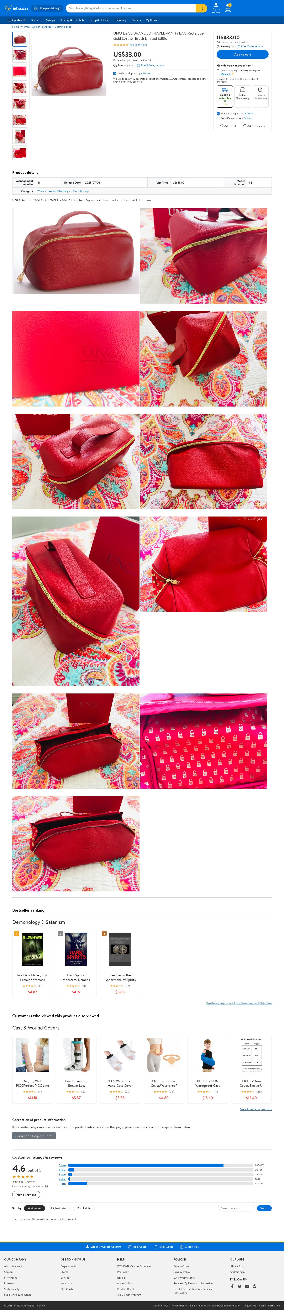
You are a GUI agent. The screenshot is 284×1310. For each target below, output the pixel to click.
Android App (237, 1272)
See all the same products (256, 1109)
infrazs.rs (146, 73)
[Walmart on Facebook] (232, 1286)
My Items (151, 20)
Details (248, 118)
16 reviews (141, 44)
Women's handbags (42, 26)
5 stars (62, 1165)
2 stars (62, 1179)
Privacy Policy (182, 1272)
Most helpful (84, 1208)
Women (25, 26)
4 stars (62, 1170)
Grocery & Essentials (72, 20)
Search (264, 1208)
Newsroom (10, 1277)
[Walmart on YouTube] (247, 1286)
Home (15, 26)
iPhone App (236, 1266)
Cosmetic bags (63, 26)
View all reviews (26, 1194)
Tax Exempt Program (129, 1294)
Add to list (230, 125)
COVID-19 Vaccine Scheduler (134, 1266)
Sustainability (12, 1289)
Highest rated (59, 1208)
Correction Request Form (34, 1135)
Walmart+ (66, 1283)
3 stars (62, 1174)
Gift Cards (67, 1289)
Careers (136, 20)
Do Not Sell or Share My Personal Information (215, 1305)
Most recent (34, 1208)
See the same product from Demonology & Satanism (239, 1003)
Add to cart (242, 54)
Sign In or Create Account (106, 1247)
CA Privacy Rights (184, 1277)
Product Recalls (126, 1289)
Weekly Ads (192, 1247)
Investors (9, 1283)
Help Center (140, 1247)
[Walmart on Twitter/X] (239, 1286)
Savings (50, 20)
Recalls (121, 1277)
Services (36, 20)
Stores (64, 1272)
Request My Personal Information (193, 1283)
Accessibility (124, 1283)
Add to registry (256, 125)
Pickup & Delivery (99, 20)
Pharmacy (121, 20)
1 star (63, 1183)
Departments (18, 20)
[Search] (201, 8)
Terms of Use (181, 1266)
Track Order (166, 1247)
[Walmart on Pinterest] (254, 1286)
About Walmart (13, 1266)
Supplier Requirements (17, 1294)
